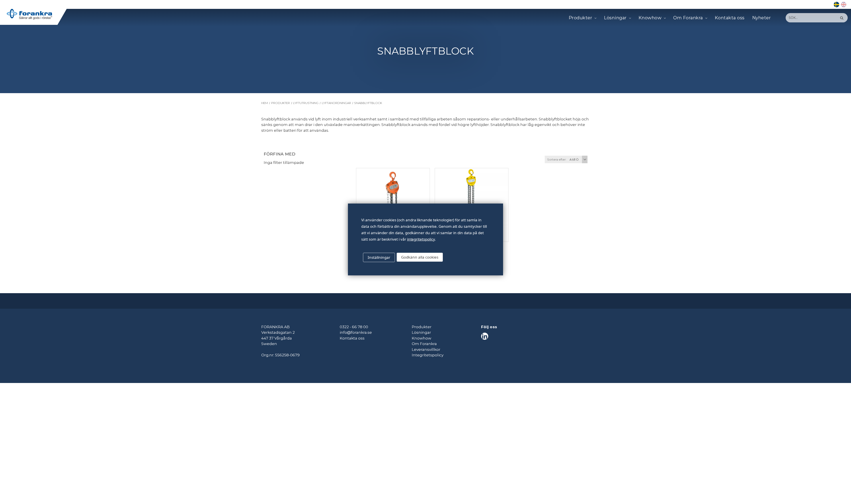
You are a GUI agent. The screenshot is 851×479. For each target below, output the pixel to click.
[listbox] (578, 159)
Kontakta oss (730, 17)
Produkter (580, 17)
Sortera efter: (556, 159)
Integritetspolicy (427, 355)
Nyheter (761, 17)
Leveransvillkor (426, 349)
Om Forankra (688, 17)
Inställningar (379, 257)
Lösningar (615, 17)
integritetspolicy (421, 239)
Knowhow (650, 17)
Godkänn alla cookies (419, 257)
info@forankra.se (356, 332)
